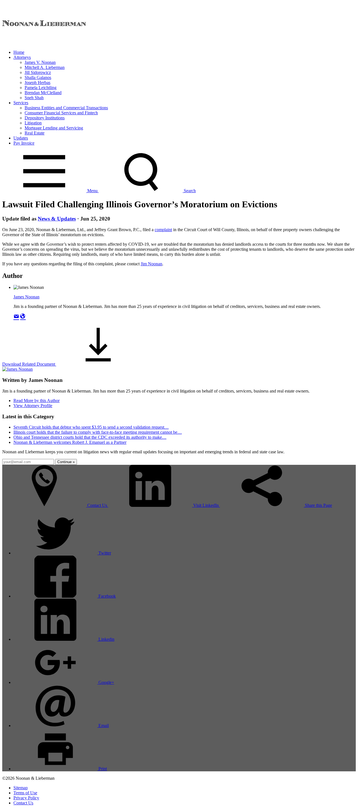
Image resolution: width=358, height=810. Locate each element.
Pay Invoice (23, 143)
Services (20, 102)
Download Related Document (29, 364)
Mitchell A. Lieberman (45, 67)
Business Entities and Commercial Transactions (66, 107)
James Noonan (26, 296)
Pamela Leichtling (40, 87)
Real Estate (34, 133)
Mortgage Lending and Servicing (54, 128)
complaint (163, 229)
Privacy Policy (26, 797)
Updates (20, 138)
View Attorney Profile (32, 405)
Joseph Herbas (37, 82)
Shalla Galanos (38, 77)
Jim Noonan (151, 263)
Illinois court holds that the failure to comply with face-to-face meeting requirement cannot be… (97, 432)
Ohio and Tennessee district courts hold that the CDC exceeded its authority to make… (89, 437)
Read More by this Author (36, 400)
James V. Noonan (40, 62)
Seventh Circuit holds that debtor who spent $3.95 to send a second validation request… (91, 427)
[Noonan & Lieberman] (44, 42)
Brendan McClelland (43, 92)
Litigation (33, 122)
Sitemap (20, 787)
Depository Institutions (45, 117)
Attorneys (22, 57)
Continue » (66, 462)
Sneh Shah (34, 97)
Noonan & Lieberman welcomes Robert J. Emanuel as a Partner (69, 442)
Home (18, 52)
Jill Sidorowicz (38, 72)
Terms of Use (25, 792)
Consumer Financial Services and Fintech (61, 112)
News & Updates (57, 219)
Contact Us (23, 802)
